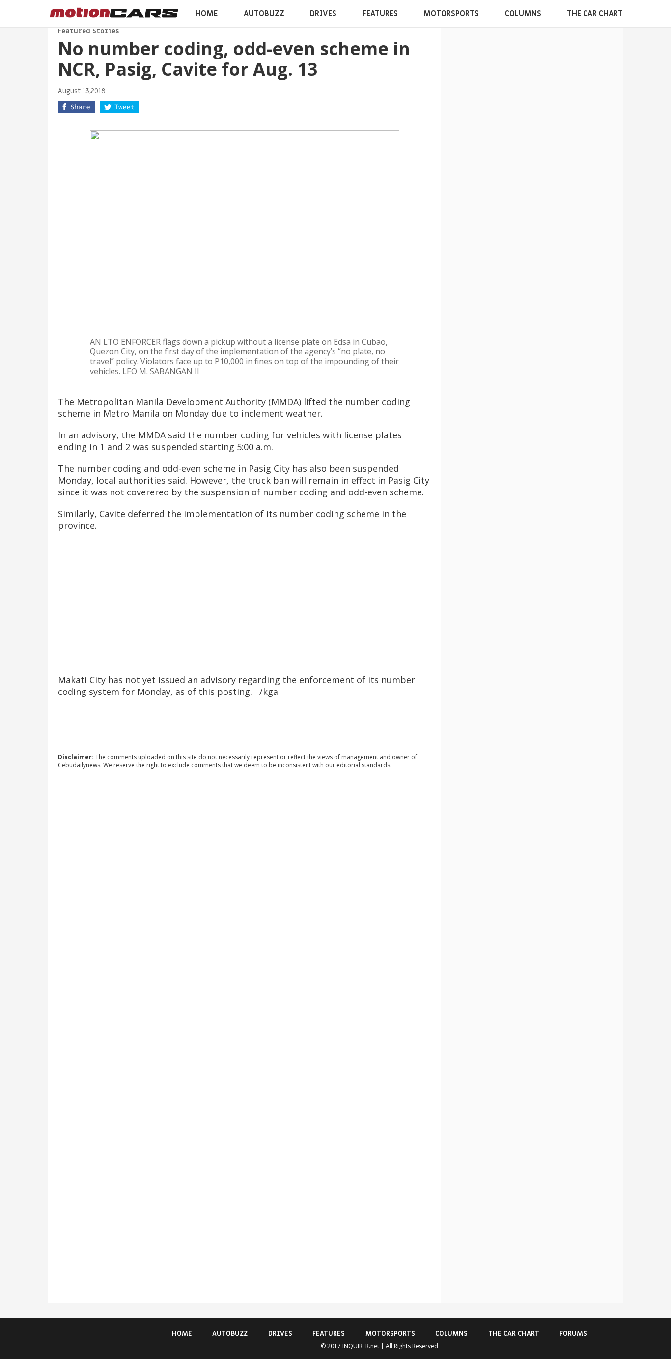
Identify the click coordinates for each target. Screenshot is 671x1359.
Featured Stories (88, 31)
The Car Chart (595, 13)
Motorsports (451, 13)
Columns (523, 13)
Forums (573, 1333)
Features (380, 13)
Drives (323, 13)
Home (207, 13)
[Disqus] (244, 910)
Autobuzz (264, 13)
